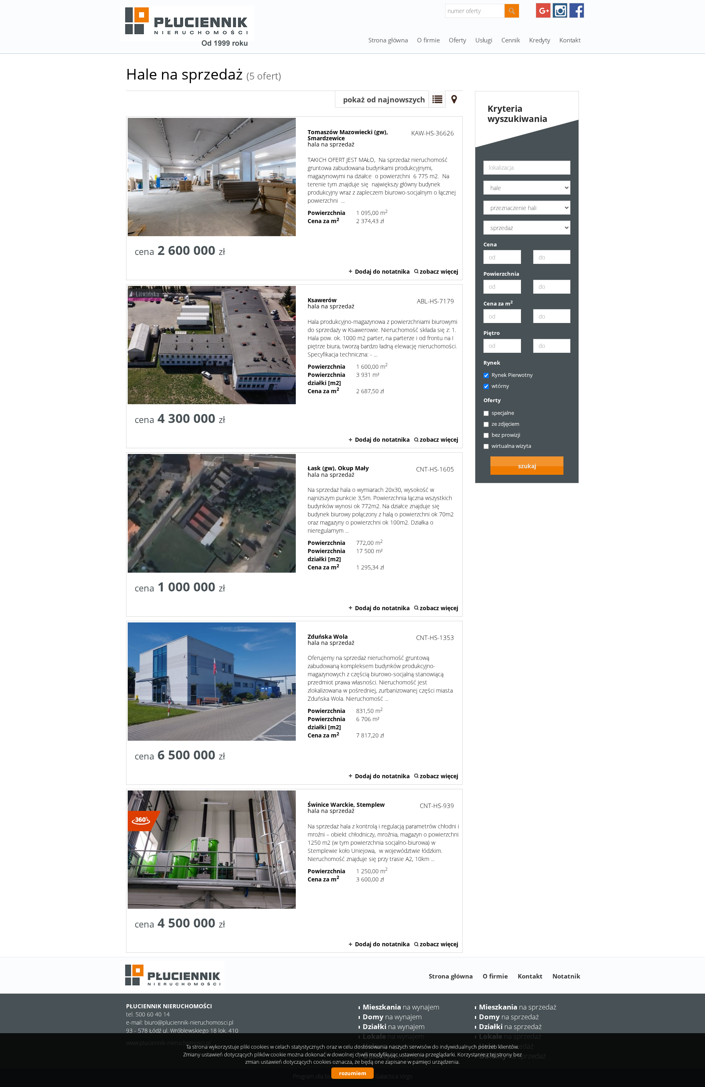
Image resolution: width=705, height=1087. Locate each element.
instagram (560, 10)
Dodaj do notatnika (382, 271)
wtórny (500, 386)
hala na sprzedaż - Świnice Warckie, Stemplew (294, 870)
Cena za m (498, 303)
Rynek (491, 362)
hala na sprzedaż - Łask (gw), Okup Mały (294, 534)
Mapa (454, 99)
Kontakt (570, 40)
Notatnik (566, 976)
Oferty (492, 400)
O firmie (428, 40)
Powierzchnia (501, 273)
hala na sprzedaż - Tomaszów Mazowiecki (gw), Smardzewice (294, 198)
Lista (437, 99)
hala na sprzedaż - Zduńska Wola (294, 702)
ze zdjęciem (505, 423)
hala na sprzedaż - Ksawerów (294, 366)
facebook (576, 10)
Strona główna (388, 40)
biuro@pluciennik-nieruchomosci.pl (188, 1022)
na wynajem (401, 1007)
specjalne (503, 412)
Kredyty (539, 40)
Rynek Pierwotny (512, 375)
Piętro (491, 333)
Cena (490, 244)
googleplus (543, 10)
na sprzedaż (517, 1007)
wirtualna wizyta (511, 445)
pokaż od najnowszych (384, 99)
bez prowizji (506, 434)
